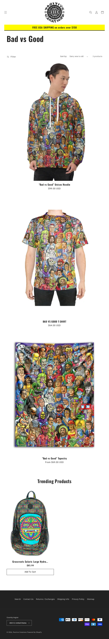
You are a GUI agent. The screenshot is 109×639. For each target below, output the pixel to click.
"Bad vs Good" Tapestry (54, 458)
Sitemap (90, 599)
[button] (6, 12)
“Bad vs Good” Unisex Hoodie (54, 184)
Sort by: (63, 56)
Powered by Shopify (34, 632)
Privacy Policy (78, 599)
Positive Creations (20, 632)
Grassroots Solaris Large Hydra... (30, 561)
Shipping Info (63, 599)
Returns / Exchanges (45, 599)
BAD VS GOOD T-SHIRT (54, 321)
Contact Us (28, 599)
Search (18, 599)
